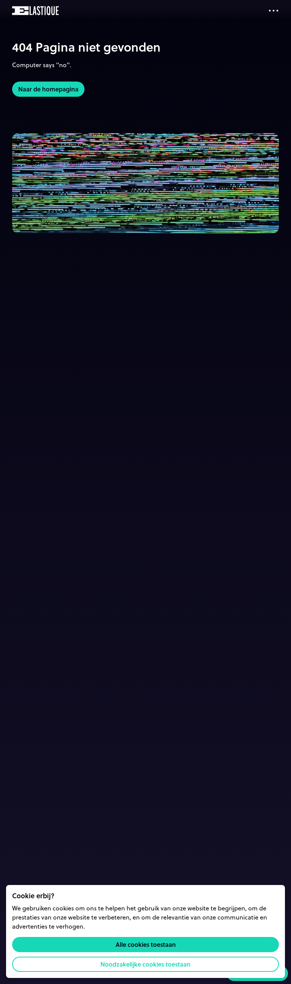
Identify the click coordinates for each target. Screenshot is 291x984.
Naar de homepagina (48, 89)
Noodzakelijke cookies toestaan (145, 964)
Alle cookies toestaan (146, 944)
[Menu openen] (273, 10)
